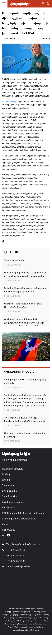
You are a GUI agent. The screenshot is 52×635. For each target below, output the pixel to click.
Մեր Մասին (8, 529)
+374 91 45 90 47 (16, 555)
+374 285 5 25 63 (16, 550)
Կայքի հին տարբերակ (14, 460)
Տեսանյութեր (9, 496)
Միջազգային (9, 491)
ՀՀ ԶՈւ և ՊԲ (9, 507)
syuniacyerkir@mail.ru (19, 566)
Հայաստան (8, 485)
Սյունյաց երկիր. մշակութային (19, 518)
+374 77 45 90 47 (16, 561)
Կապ (5, 524)
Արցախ (6, 480)
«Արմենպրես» (8, 101)
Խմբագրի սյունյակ (12, 468)
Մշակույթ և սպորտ (13, 502)
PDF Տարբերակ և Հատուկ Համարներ (23, 513)
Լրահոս (11, 252)
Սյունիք (6, 474)
